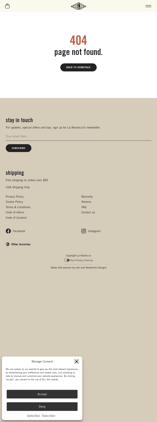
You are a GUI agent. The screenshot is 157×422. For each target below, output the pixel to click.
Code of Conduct (16, 217)
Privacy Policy (48, 415)
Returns (86, 201)
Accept (42, 394)
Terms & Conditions (18, 207)
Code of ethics (15, 212)
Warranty (87, 196)
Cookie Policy (33, 415)
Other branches (21, 244)
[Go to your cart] (7, 5)
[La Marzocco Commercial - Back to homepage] (78, 6)
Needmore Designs (96, 267)
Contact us (88, 212)
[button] (76, 361)
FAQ (83, 207)
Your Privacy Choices (81, 260)
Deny (42, 406)
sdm (77, 267)
